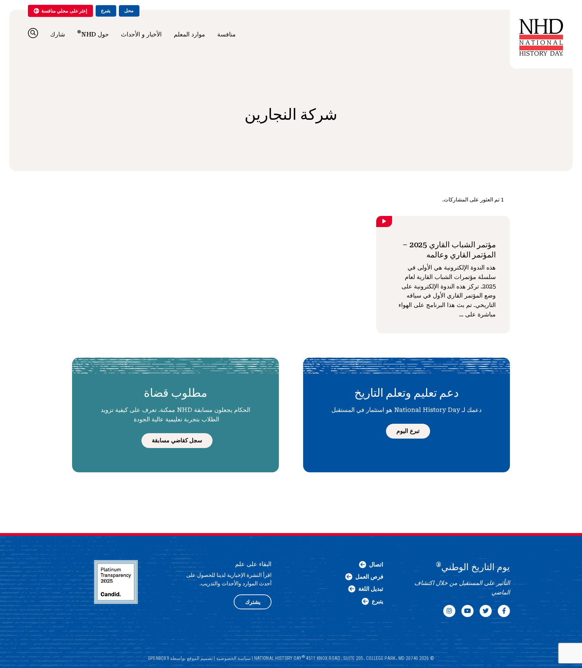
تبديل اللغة (370, 588)
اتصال (376, 564)
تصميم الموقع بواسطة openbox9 (180, 658)
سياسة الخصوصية (233, 658)
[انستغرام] (449, 611)
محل (129, 10)
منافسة (226, 34)
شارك (57, 34)
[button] (33, 33)
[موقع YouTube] (467, 611)
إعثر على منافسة (64, 10)
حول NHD (93, 33)
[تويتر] (486, 611)
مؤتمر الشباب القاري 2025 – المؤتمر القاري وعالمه (449, 249)
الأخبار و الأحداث (141, 34)
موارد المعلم (189, 34)
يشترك (252, 602)
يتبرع (105, 10)
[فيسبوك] (504, 611)
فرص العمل (369, 576)
